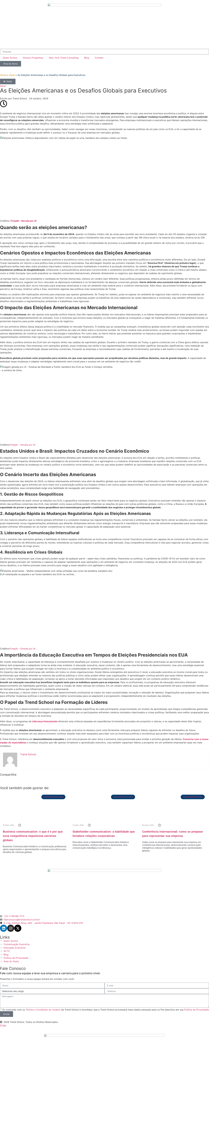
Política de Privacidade (196, 1009)
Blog (86, 57)
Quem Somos (10, 57)
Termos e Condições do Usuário (43, 1009)
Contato (99, 57)
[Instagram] (10, 928)
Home (3, 75)
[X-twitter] (17, 928)
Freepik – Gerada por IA (24, 220)
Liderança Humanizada (44, 721)
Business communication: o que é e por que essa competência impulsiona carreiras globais (33, 836)
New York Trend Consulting (63, 57)
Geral (12, 75)
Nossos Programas (33, 57)
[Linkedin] (3, 928)
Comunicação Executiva (53, 797)
